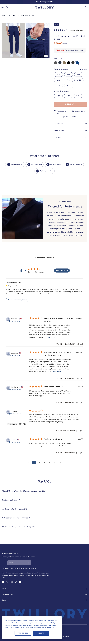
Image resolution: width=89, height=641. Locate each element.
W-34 (68, 80)
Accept (41, 633)
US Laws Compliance (62, 636)
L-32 (68, 96)
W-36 (79, 80)
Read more (50, 337)
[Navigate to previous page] (29, 462)
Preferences (23, 633)
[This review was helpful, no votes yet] (76, 344)
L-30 (58, 96)
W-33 (58, 80)
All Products (12, 15)
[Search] (7, 7)
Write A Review (62, 270)
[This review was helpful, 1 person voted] (76, 378)
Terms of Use (25, 568)
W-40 (69, 86)
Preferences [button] (50, 627)
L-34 (78, 96)
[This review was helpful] (76, 431)
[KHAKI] (64, 62)
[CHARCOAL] (73, 62)
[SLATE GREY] (55, 62)
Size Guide (84, 69)
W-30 (58, 74)
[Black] (68, 62)
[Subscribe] (29, 563)
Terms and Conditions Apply (74, 50)
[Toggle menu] (2, 7)
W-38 (58, 86)
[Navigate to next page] (60, 462)
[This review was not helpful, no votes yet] (81, 344)
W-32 (79, 74)
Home (3, 15)
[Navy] (60, 62)
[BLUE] (77, 62)
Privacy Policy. (34, 568)
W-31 (68, 74)
